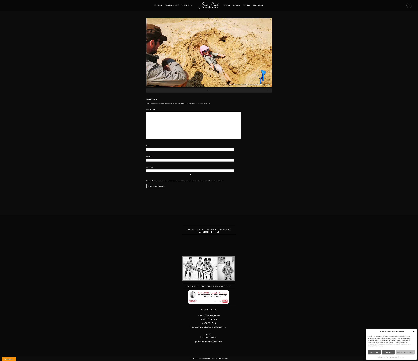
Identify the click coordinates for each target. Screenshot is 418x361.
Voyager (236, 5)
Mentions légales (208, 337)
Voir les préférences (405, 352)
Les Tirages (258, 5)
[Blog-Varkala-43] (209, 86)
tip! (225, 301)
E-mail (149, 156)
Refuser (388, 352)
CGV (208, 334)
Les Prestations (171, 5)
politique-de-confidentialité (208, 341)
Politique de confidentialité (396, 357)
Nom (148, 145)
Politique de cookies (383, 357)
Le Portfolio (187, 5)
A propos (158, 5)
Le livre (247, 5)
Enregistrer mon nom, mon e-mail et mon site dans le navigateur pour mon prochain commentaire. (185, 180)
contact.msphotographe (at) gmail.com (209, 327)
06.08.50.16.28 (209, 323)
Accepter (374, 352)
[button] (414, 332)
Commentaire (152, 109)
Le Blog (227, 5)
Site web (149, 167)
